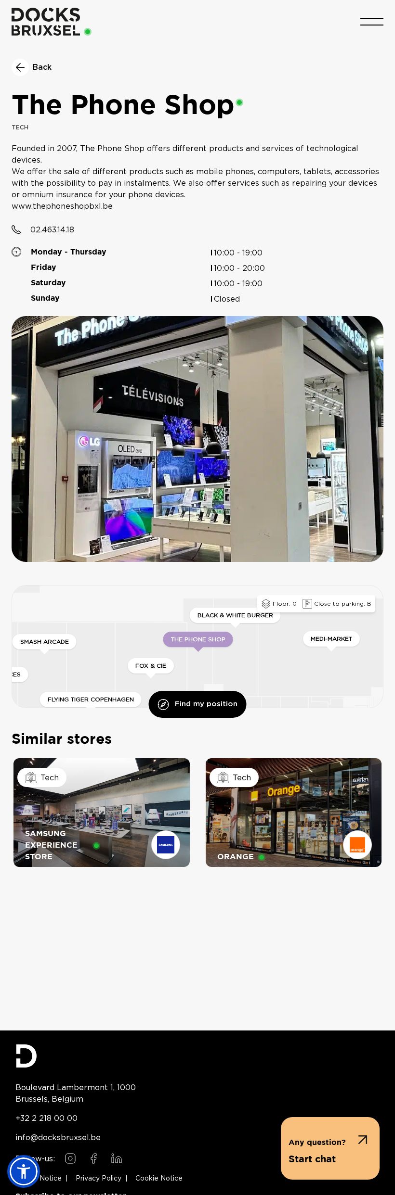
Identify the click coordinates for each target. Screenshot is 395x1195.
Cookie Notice (159, 1178)
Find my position (206, 704)
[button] (330, 1148)
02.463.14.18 (52, 229)
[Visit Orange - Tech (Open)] (294, 812)
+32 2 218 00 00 (46, 1118)
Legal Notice (40, 1178)
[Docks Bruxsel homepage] (197, 1056)
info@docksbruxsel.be (58, 1137)
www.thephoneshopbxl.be (62, 206)
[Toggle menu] (371, 21)
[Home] (46, 22)
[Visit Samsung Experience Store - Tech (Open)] (101, 812)
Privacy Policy (98, 1178)
